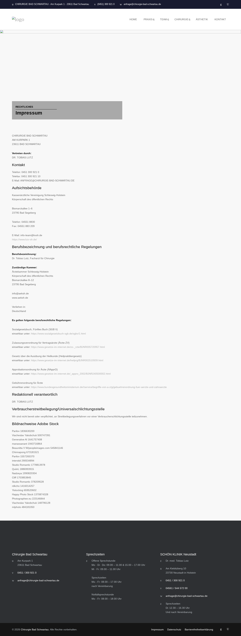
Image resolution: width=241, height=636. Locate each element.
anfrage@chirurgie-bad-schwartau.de (142, 4)
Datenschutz (174, 629)
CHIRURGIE (181, 19)
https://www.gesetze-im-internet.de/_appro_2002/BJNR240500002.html (71, 373)
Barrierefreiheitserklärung (199, 629)
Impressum (157, 629)
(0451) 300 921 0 (106, 4)
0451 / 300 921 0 (27, 572)
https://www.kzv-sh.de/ (24, 239)
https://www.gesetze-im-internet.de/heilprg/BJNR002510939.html (67, 360)
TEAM (163, 19)
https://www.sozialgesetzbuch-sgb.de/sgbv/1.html (58, 333)
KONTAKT (220, 19)
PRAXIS (148, 19)
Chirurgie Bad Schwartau (35, 629)
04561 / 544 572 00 (177, 588)
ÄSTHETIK (202, 19)
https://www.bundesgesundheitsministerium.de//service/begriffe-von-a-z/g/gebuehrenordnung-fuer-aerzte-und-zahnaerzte (99, 387)
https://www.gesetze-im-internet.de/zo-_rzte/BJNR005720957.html (68, 347)
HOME (133, 19)
